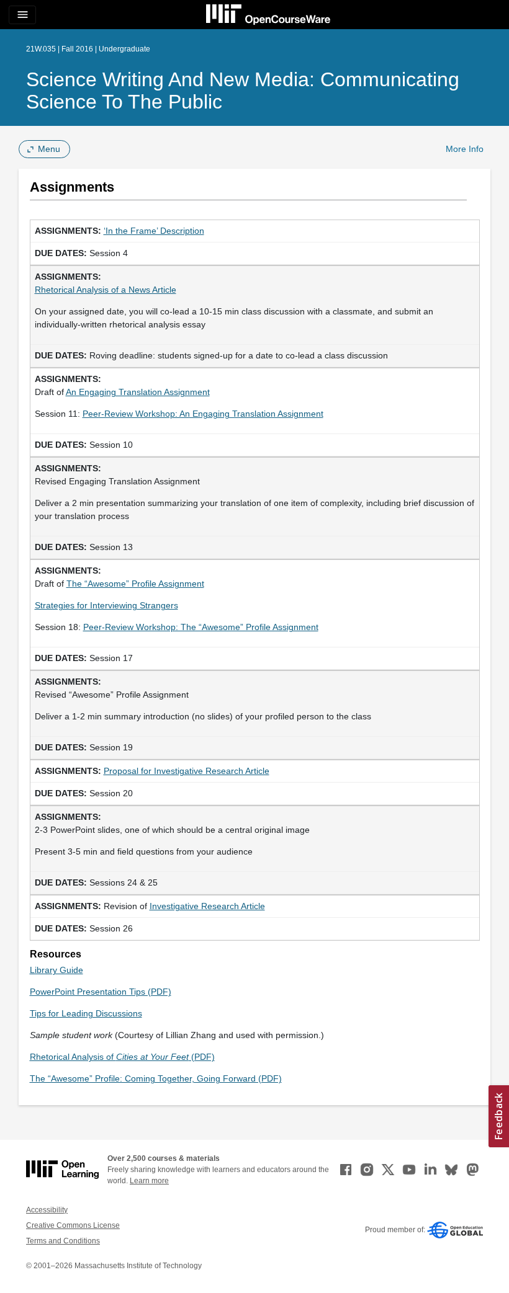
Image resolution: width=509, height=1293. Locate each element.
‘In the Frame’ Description (154, 231)
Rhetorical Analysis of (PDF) (122, 1057)
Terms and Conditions (63, 1241)
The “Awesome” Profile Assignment (135, 584)
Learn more (149, 1180)
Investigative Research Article (207, 906)
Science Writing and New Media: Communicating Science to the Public (242, 90)
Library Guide (56, 970)
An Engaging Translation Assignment (138, 392)
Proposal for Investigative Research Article (186, 771)
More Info (465, 149)
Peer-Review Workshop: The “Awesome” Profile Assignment (200, 627)
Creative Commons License (73, 1225)
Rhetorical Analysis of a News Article (105, 290)
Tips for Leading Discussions (86, 1013)
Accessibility (47, 1210)
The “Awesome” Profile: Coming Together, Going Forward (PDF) (156, 1078)
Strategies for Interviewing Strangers (106, 605)
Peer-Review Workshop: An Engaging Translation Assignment (203, 414)
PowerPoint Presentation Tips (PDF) (100, 992)
